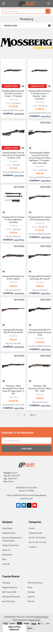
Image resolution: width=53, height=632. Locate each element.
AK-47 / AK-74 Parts (37, 542)
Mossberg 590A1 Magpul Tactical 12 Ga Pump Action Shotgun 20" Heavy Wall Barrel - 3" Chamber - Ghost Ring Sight (40, 157)
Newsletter (7, 554)
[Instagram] (23, 505)
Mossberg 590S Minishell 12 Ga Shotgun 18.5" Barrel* (39, 277)
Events (32, 528)
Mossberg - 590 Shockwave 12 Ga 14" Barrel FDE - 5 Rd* (39, 388)
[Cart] (49, 3)
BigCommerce (42, 616)
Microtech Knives (35, 582)
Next (32, 414)
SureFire (31, 596)
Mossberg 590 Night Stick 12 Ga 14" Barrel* (13, 277)
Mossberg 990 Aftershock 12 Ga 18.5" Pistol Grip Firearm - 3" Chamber (13, 93)
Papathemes (34, 620)
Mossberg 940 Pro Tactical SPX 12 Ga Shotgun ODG (39, 218)
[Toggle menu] (3, 3)
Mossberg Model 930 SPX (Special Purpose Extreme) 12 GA (39, 332)
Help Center (7, 528)
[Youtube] (34, 505)
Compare (23, 86)
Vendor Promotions (10, 545)
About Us (6, 550)
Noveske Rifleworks (11, 596)
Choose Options (11, 86)
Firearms (33, 547)
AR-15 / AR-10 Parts (37, 537)
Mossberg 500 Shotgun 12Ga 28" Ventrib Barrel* (13, 330)
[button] (49, 26)
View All (31, 601)
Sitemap (6, 564)
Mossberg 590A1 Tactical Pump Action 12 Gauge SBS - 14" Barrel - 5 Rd (13, 155)
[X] (29, 505)
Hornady (31, 592)
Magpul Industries (9, 587)
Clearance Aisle (8, 533)
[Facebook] (18, 505)
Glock (30, 587)
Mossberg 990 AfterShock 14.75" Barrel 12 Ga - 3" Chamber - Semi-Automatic (40, 95)
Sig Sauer (6, 582)
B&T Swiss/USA (9, 592)
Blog (4, 559)
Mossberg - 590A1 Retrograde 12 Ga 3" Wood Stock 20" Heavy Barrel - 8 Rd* (13, 389)
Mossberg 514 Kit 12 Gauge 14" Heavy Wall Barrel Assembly (13, 219)
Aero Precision (8, 601)
